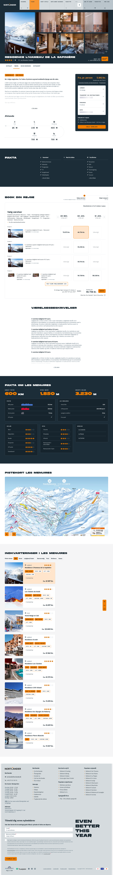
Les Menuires (24, 60)
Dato (81, 110)
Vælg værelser (91, 126)
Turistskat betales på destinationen (88, 83)
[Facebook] (29, 869)
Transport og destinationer (89, 95)
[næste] (79, 5)
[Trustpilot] (21, 869)
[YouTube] (35, 869)
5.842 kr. (101, 77)
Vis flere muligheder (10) (57, 283)
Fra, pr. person (85, 77)
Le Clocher (81, 438)
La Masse (81, 434)
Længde (82, 88)
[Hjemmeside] (10, 5)
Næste (102, 291)
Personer (83, 102)
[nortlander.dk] (13, 768)
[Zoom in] (104, 601)
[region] (83, 587)
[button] (31, 233)
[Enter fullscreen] (104, 609)
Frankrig (30, 60)
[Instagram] (32, 869)
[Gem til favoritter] (106, 52)
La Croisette (81, 429)
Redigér (79, 291)
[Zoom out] (104, 605)
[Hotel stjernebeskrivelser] (15, 60)
